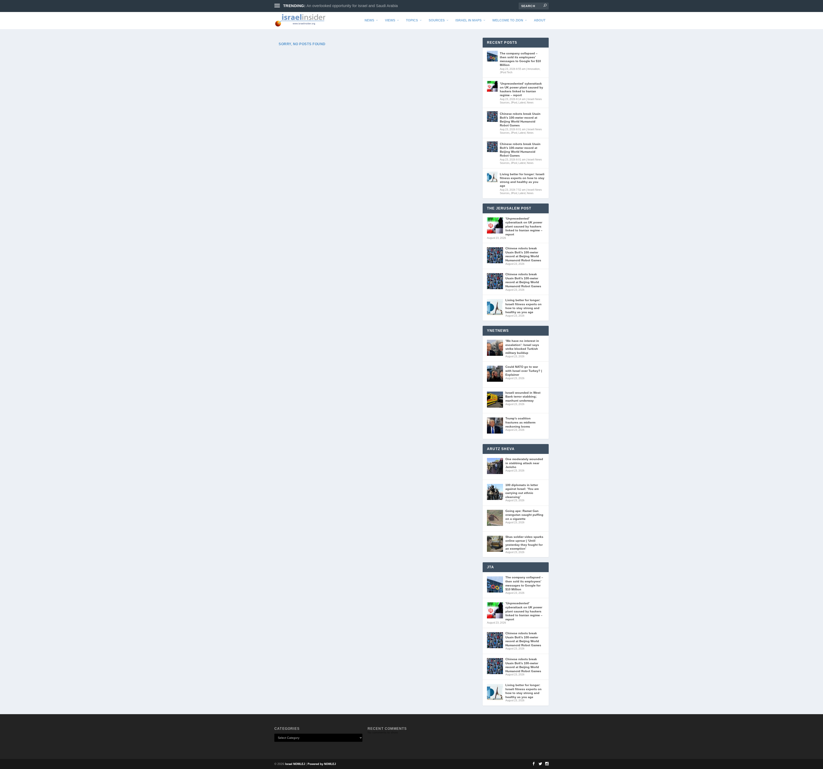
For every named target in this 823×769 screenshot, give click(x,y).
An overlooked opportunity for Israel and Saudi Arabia (352, 6)
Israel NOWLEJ (295, 764)
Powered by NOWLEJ (322, 764)
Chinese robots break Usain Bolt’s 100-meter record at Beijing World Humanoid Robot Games (520, 119)
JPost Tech (506, 72)
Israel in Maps (468, 20)
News (369, 20)
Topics (412, 20)
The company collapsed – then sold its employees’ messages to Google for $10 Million (520, 59)
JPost (514, 102)
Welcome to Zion (507, 20)
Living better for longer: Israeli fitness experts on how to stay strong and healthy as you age (522, 180)
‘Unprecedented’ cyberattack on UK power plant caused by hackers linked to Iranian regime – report (521, 89)
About (539, 20)
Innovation (533, 68)
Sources (437, 20)
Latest (522, 102)
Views (390, 20)
